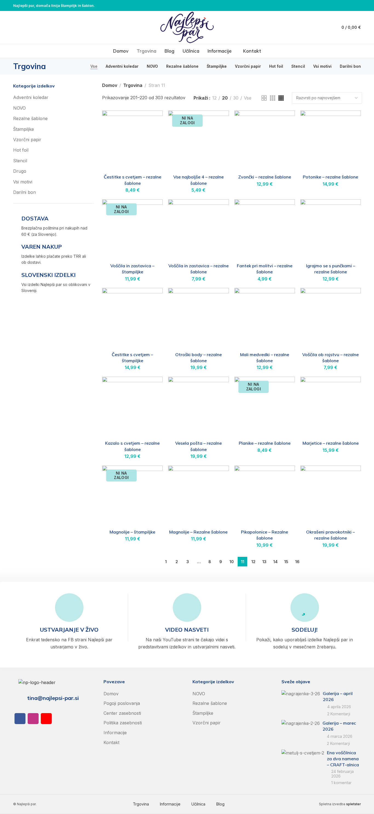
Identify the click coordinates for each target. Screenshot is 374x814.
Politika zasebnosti (122, 722)
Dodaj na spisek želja (152, 120)
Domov (109, 85)
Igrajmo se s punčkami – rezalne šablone (330, 268)
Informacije (115, 732)
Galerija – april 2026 (338, 696)
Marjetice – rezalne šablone (331, 443)
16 (297, 561)
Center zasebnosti (122, 713)
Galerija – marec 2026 (339, 726)
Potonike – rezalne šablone (330, 177)
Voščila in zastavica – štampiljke (132, 268)
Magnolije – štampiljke (132, 532)
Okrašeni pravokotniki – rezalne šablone (330, 535)
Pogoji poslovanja (121, 703)
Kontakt (111, 742)
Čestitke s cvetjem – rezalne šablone (132, 180)
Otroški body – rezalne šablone (198, 357)
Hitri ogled (152, 134)
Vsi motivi (22, 182)
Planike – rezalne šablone (264, 443)
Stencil (20, 160)
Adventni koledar (30, 97)
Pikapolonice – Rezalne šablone (264, 535)
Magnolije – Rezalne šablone (198, 532)
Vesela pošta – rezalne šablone (198, 446)
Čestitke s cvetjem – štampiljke (132, 357)
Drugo (19, 171)
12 (214, 98)
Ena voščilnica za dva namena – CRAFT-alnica (343, 759)
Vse (247, 98)
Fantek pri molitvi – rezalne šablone (264, 268)
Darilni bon (24, 192)
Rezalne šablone (30, 118)
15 (286, 561)
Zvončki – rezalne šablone (264, 177)
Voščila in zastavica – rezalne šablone (198, 268)
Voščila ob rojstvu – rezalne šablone (330, 357)
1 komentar (341, 782)
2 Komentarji (338, 713)
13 (264, 561)
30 (235, 98)
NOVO (19, 108)
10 (231, 561)
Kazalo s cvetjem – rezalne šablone (132, 446)
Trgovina (132, 85)
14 (275, 561)
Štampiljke (23, 129)
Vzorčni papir (27, 139)
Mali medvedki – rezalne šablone (264, 357)
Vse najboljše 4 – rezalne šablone (198, 180)
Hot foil (20, 150)
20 (225, 98)
